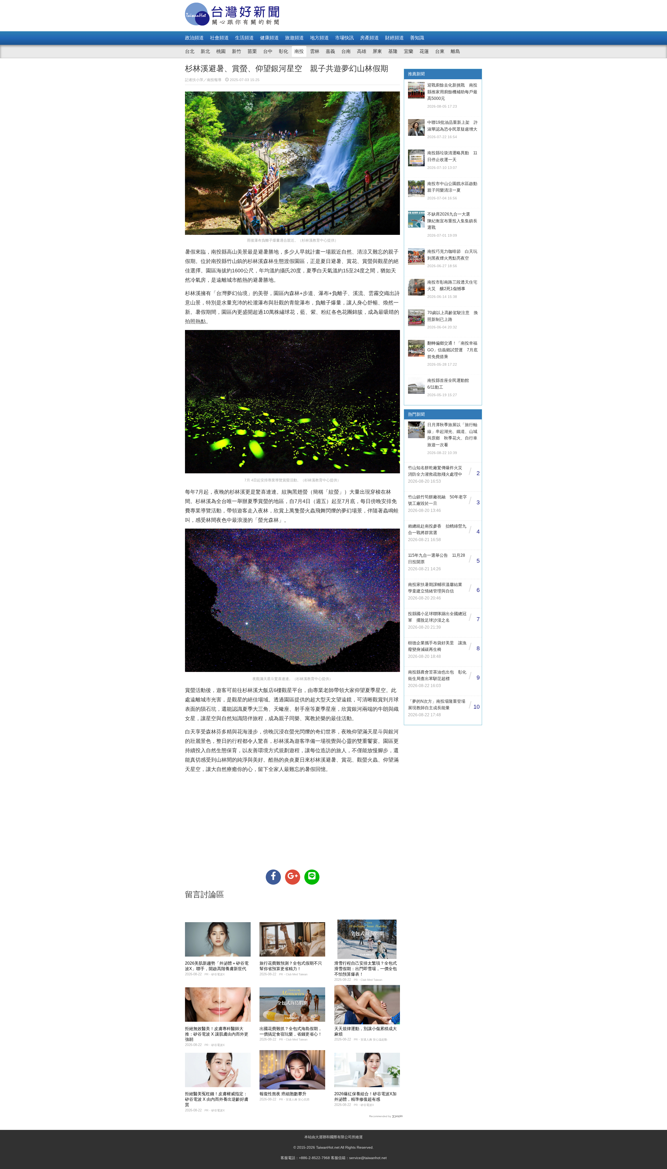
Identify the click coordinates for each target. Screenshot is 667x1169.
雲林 (314, 51)
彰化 (283, 51)
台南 (346, 51)
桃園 (221, 51)
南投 (299, 51)
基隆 (393, 51)
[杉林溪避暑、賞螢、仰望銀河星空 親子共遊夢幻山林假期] (273, 877)
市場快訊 (344, 37)
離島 (455, 51)
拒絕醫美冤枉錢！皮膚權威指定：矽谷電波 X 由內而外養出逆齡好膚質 (216, 1099)
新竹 (236, 51)
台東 (439, 51)
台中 (268, 51)
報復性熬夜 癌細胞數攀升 (283, 1094)
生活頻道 (244, 37)
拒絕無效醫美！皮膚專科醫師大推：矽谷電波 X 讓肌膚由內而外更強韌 (216, 1034)
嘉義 (330, 51)
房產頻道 (369, 37)
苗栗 (252, 51)
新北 (205, 51)
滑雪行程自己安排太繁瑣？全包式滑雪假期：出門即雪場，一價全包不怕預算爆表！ (365, 968)
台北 (189, 51)
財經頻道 (394, 37)
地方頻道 (319, 37)
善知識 (417, 37)
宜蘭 (408, 51)
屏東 (377, 51)
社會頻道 (219, 37)
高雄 (361, 51)
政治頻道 (194, 37)
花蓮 (424, 51)
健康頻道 (269, 37)
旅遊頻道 (294, 37)
